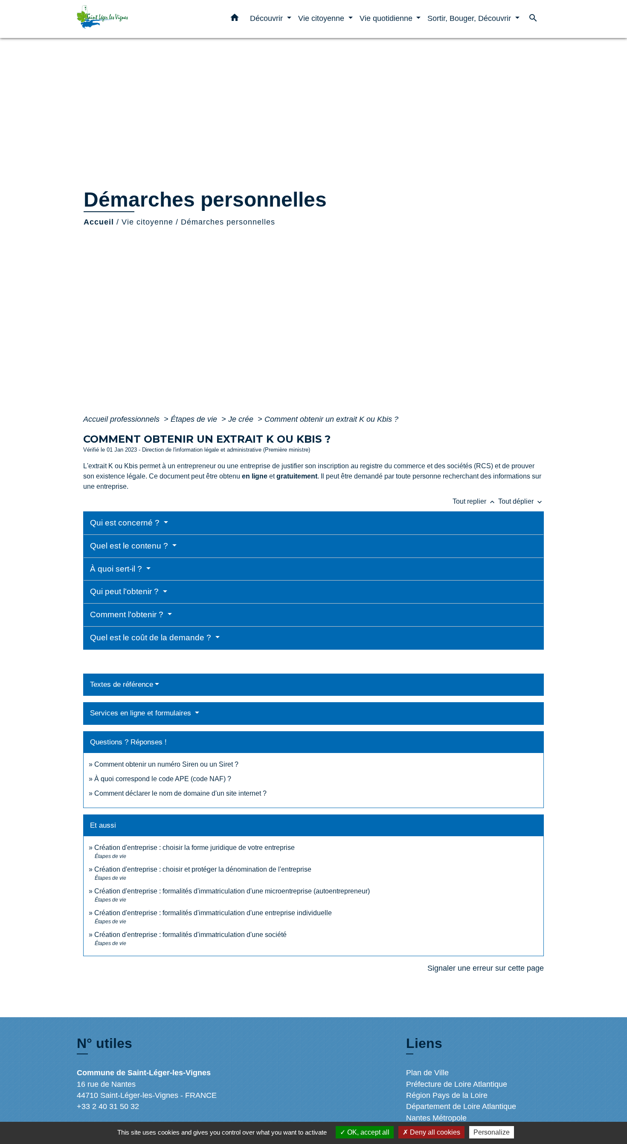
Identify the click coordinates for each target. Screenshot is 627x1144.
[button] (235, 19)
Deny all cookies (434, 1132)
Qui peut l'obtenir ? (125, 591)
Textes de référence (121, 684)
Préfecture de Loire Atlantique (456, 1084)
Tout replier (474, 501)
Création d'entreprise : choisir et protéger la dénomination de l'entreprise (202, 869)
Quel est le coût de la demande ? (151, 637)
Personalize (491, 1132)
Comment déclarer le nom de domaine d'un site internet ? (180, 793)
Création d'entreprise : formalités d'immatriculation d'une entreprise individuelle (213, 912)
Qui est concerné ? (126, 522)
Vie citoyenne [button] (322, 18)
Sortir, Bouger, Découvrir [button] (470, 18)
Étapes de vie (195, 419)
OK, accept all (367, 1132)
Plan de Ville (427, 1072)
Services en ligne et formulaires (141, 713)
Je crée (241, 419)
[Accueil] (130, 19)
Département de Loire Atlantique (461, 1106)
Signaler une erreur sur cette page (485, 968)
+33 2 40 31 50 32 (108, 1106)
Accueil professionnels (122, 419)
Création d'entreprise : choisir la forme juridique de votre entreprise (194, 847)
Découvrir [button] (267, 18)
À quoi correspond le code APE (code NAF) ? (162, 778)
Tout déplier (521, 501)
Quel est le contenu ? (130, 545)
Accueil (99, 222)
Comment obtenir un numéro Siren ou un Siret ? (166, 764)
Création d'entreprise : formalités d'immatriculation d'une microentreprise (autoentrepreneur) (232, 891)
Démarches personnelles (228, 222)
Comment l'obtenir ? (127, 614)
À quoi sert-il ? (117, 568)
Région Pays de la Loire (447, 1095)
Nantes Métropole (436, 1118)
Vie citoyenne (147, 222)
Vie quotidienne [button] (387, 18)
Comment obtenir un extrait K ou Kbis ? (331, 419)
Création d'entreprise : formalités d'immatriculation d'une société (190, 934)
